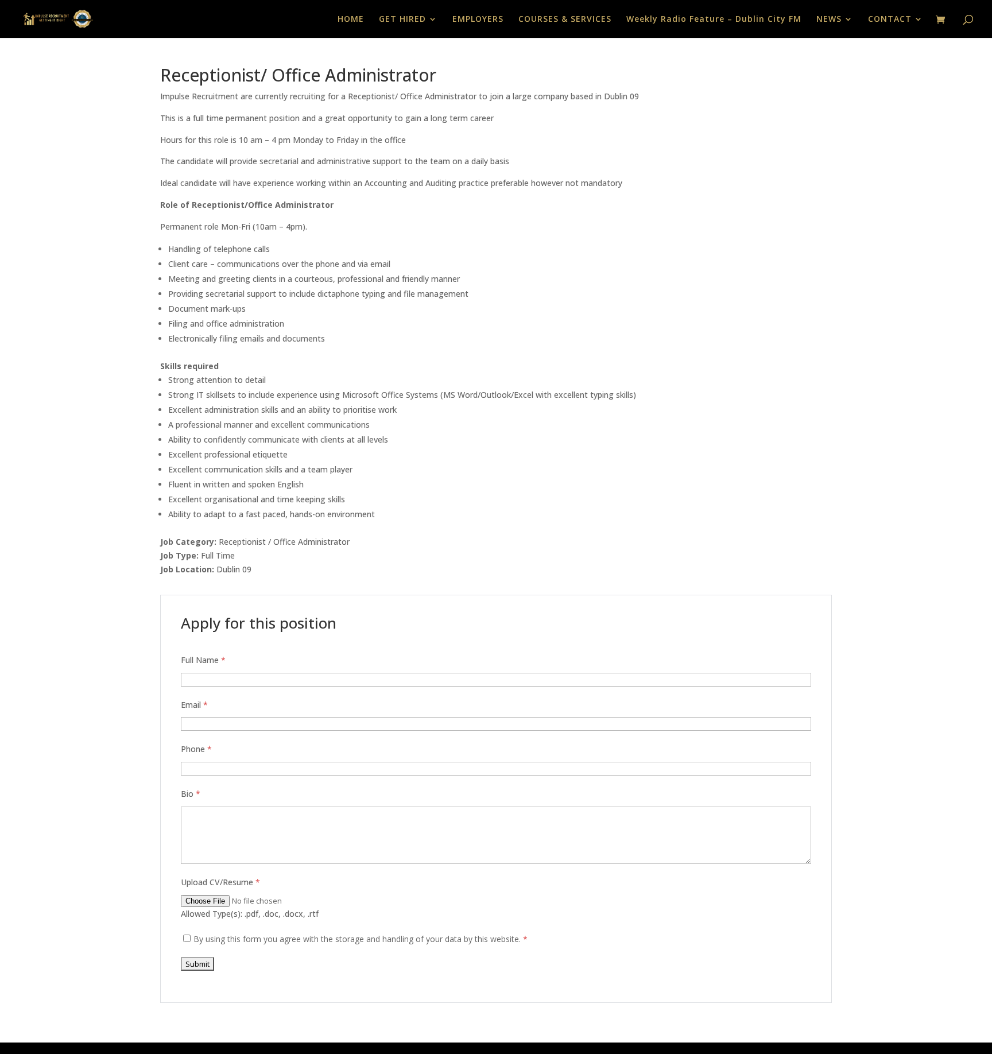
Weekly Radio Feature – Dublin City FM (713, 19)
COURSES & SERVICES (564, 19)
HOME (351, 19)
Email (194, 704)
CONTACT (890, 19)
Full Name (203, 659)
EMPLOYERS (477, 19)
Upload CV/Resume (220, 882)
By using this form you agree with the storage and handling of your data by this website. (360, 938)
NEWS (829, 19)
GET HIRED (402, 19)
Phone (196, 748)
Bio (190, 793)
